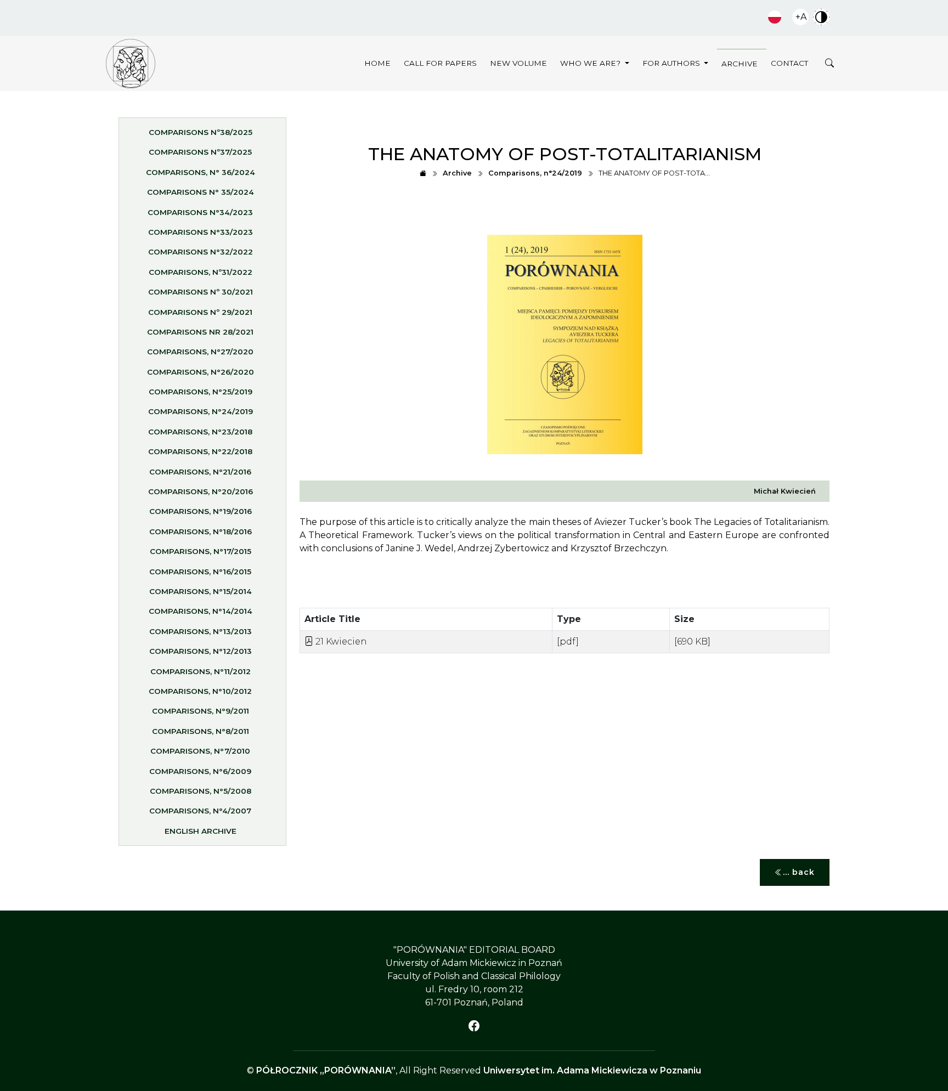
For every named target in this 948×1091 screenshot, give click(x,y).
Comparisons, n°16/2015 (200, 571)
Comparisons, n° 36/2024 (200, 172)
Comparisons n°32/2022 (200, 251)
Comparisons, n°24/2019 (200, 411)
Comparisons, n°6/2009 (200, 771)
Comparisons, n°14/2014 (200, 611)
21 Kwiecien (340, 641)
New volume (518, 63)
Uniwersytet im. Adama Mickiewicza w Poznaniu (592, 1070)
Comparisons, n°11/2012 (200, 671)
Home (377, 63)
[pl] (774, 17)
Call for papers (440, 63)
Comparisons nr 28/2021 (200, 331)
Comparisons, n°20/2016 (200, 491)
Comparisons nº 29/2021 (200, 312)
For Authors (672, 63)
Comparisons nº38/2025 (200, 132)
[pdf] (568, 641)
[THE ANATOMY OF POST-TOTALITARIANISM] (130, 63)
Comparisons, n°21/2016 (200, 471)
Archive (739, 63)
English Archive (200, 831)
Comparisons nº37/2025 (200, 152)
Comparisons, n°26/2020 (200, 372)
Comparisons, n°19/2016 (200, 511)
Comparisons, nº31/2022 (200, 272)
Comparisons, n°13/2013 (200, 631)
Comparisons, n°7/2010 (200, 751)
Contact (789, 63)
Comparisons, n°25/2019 (200, 391)
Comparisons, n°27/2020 (200, 351)
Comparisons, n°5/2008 (200, 791)
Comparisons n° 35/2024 (200, 192)
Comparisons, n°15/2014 (200, 591)
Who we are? (591, 63)
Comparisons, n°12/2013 (200, 651)
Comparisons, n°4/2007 (200, 810)
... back (799, 872)
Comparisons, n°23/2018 (200, 431)
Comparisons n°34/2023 (200, 212)
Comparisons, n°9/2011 (200, 710)
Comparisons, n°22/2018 (200, 451)
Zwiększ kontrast (821, 17)
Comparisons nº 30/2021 (200, 291)
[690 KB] (692, 641)
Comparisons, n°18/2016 (200, 531)
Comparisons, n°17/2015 (200, 551)
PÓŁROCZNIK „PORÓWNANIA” (326, 1070)
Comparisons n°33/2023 (200, 232)
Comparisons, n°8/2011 (200, 731)
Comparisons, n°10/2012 (200, 691)
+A (800, 17)
